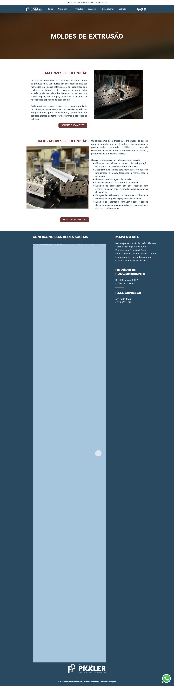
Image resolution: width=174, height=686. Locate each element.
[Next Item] (98, 453)
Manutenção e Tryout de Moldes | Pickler (124, 253)
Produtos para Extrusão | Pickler (124, 250)
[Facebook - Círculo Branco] (138, 9)
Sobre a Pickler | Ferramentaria (124, 246)
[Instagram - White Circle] (141, 9)
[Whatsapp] (145, 9)
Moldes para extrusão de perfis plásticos (124, 243)
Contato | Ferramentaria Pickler (124, 260)
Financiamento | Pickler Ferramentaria (124, 257)
